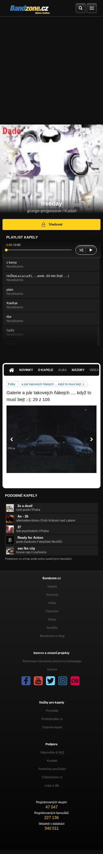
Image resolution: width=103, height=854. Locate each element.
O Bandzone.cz (52, 777)
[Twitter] (50, 680)
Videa (52, 603)
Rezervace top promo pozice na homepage (52, 661)
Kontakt (52, 760)
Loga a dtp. (52, 785)
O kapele (45, 370)
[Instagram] (62, 680)
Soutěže (52, 628)
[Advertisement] (51, 70)
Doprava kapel (52, 727)
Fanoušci (52, 611)
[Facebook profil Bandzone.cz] (26, 680)
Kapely (52, 586)
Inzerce (52, 669)
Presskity (52, 710)
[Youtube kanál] (38, 680)
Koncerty (52, 594)
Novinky (26, 370)
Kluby (52, 619)
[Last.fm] (75, 680)
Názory (78, 370)
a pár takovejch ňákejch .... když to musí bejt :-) (53, 384)
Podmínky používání (52, 769)
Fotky (11, 384)
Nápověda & (52, 752)
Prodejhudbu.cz (52, 719)
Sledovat (55, 224)
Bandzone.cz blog (52, 636)
